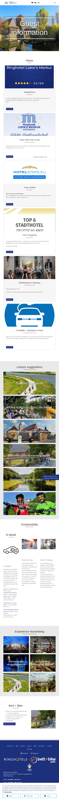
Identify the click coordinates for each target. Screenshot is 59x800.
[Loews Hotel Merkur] (10, 2)
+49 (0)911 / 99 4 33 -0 (14, 779)
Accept (48, 796)
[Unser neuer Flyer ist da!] (29, 124)
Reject (10, 796)
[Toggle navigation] (55, 2)
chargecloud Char (8, 592)
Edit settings (29, 796)
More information (9, 724)
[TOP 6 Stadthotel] (29, 219)
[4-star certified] (29, 172)
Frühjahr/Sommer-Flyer (40, 157)
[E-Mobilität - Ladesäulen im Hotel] (29, 315)
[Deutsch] (32, 3)
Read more (9, 109)
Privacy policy (8, 792)
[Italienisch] (38, 3)
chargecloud (7, 603)
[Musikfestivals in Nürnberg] (29, 267)
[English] (35, 3)
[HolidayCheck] (29, 76)
